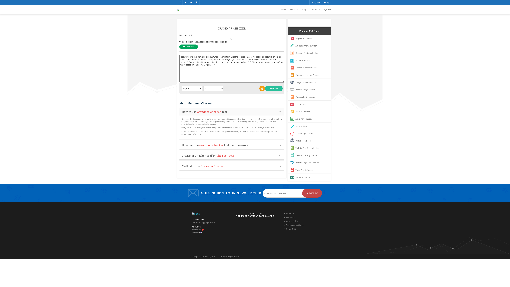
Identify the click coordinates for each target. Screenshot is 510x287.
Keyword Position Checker (307, 53)
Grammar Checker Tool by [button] (208, 155)
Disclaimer (290, 217)
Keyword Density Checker (307, 155)
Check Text (274, 88)
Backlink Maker (302, 126)
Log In (328, 2)
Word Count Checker (304, 170)
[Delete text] (262, 88)
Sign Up (316, 2)
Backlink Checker (303, 111)
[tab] (231, 112)
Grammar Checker (303, 60)
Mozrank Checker (303, 177)
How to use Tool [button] (204, 111)
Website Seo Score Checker (307, 148)
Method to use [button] (203, 166)
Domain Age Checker (305, 133)
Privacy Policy (292, 221)
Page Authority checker (305, 97)
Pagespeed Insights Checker (308, 75)
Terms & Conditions (294, 225)
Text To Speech (302, 104)
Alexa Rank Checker (304, 119)
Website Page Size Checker (307, 162)
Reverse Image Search (305, 89)
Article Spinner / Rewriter (306, 46)
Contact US (315, 9)
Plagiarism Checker (304, 38)
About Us (294, 9)
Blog (304, 9)
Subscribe (312, 193)
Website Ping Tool (303, 141)
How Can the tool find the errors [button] (215, 145)
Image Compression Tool (306, 82)
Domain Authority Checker (307, 67)
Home (283, 9)
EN (329, 9)
